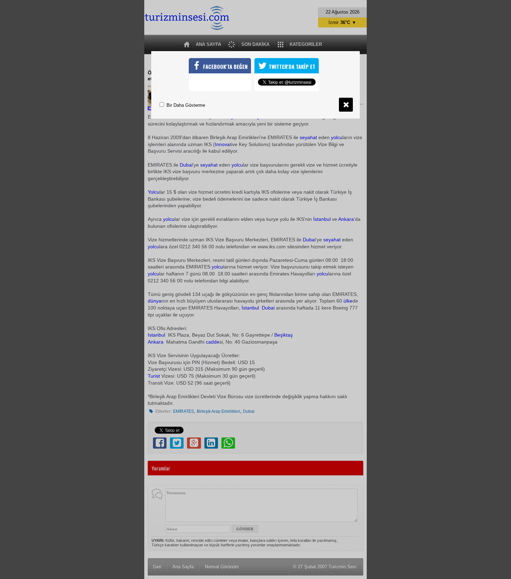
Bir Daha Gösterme (185, 105)
